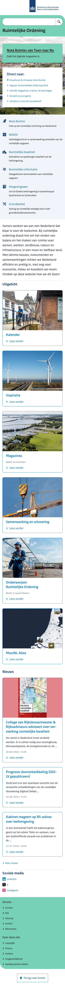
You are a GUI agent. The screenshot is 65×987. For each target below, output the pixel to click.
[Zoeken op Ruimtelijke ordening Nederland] (59, 21)
